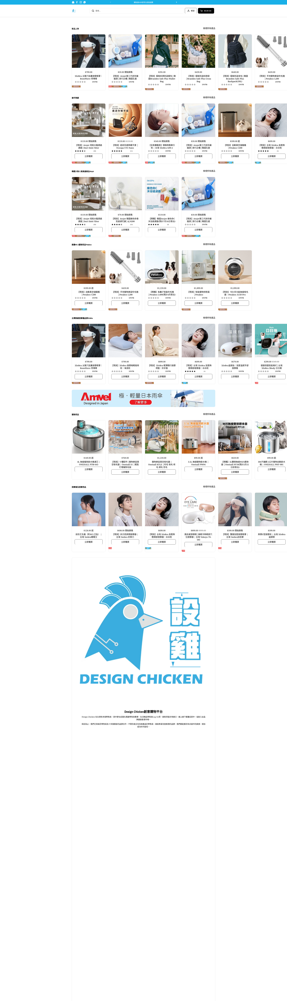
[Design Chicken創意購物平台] (74, 11)
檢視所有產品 (209, 28)
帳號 (193, 11)
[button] (206, 11)
